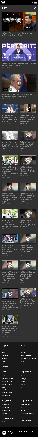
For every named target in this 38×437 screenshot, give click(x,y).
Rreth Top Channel (26, 405)
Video (4, 8)
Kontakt (23, 410)
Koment (23, 352)
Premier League (7, 384)
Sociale (4, 361)
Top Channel (27, 400)
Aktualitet (5, 355)
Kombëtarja (5, 376)
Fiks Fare (4, 413)
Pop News (26, 371)
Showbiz (23, 376)
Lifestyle (23, 379)
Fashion (23, 381)
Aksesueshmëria (26, 421)
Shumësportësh (7, 393)
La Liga (4, 387)
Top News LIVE (6, 367)
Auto (22, 361)
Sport (4, 371)
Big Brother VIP (6, 405)
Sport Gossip (6, 395)
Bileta (22, 407)
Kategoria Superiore (8, 379)
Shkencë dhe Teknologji (28, 358)
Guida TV (4, 421)
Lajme (5, 345)
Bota (23, 345)
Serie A (4, 390)
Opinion (23, 350)
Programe (6, 400)
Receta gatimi (25, 390)
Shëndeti (23, 384)
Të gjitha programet (8, 419)
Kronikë (4, 352)
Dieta (22, 387)
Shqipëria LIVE (6, 410)
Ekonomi (4, 358)
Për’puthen (5, 407)
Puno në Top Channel (27, 413)
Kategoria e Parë (7, 381)
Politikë (4, 350)
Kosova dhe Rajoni (26, 355)
